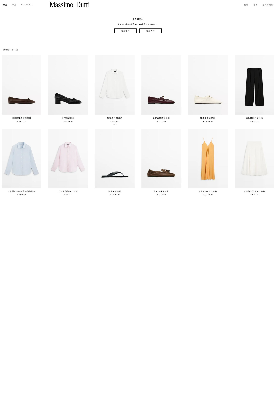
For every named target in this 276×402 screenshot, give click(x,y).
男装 (14, 5)
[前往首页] (70, 4)
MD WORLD (27, 5)
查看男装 (150, 31)
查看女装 (125, 31)
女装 (5, 5)
